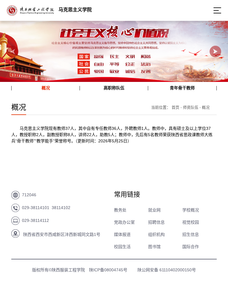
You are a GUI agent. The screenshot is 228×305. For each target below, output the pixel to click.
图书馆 (154, 246)
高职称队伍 (114, 87)
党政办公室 (124, 222)
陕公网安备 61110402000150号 (166, 269)
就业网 (154, 210)
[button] (12, 51)
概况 (46, 87)
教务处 (120, 210)
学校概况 (190, 210)
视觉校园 (190, 222)
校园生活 (122, 246)
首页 (175, 107)
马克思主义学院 (75, 9)
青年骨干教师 (182, 87)
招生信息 (190, 234)
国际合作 (190, 246)
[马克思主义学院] (30, 14)
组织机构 (156, 234)
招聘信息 (156, 222)
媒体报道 (122, 234)
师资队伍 (190, 107)
